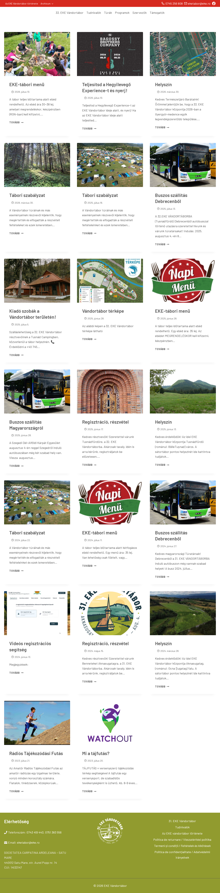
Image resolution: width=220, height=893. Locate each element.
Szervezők (140, 12)
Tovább (16, 122)
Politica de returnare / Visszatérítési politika (182, 839)
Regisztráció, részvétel (105, 421)
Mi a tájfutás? (95, 753)
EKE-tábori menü (26, 84)
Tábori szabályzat (27, 195)
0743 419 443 (34, 832)
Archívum (46, 3)
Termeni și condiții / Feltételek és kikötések (182, 846)
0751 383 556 (53, 832)
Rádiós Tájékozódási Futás (36, 753)
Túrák (108, 12)
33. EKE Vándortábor (69, 12)
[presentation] (37, 54)
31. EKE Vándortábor (182, 821)
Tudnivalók (93, 12)
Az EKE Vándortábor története (21, 3)
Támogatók (157, 12)
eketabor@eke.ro (28, 842)
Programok (122, 12)
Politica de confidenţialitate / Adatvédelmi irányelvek (182, 854)
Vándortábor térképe (103, 311)
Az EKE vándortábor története (182, 833)
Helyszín (163, 84)
